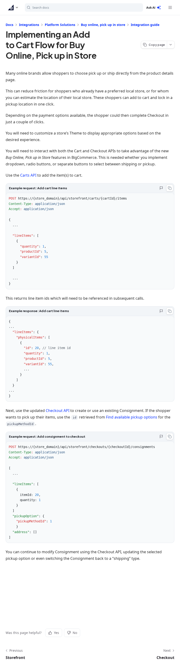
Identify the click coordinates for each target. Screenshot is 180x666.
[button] (13, 7)
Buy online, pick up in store (103, 24)
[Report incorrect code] (161, 188)
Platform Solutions (60, 24)
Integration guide (145, 24)
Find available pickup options (131, 417)
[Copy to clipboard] (169, 188)
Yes (56, 632)
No (75, 632)
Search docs (40, 7)
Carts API (28, 175)
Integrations (29, 24)
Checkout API (57, 410)
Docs (9, 24)
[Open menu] (170, 7)
